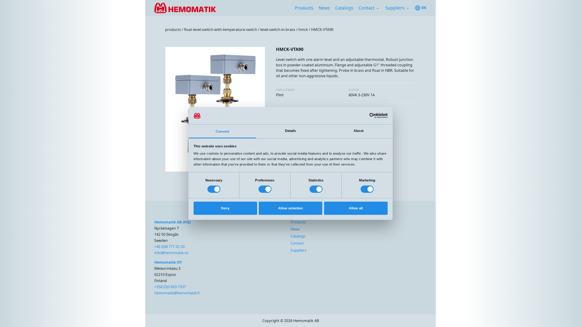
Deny (225, 208)
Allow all (356, 208)
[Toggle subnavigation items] (377, 8)
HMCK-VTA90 (322, 29)
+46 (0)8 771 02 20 (169, 246)
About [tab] (359, 131)
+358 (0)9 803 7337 (170, 286)
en (423, 7)
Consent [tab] (222, 131)
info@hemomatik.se (171, 252)
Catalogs (344, 8)
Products (304, 8)
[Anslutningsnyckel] (341, 90)
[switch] (264, 189)
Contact (366, 8)
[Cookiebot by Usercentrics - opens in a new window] (368, 115)
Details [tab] (290, 131)
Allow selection (290, 208)
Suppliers (394, 8)
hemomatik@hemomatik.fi (177, 292)
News (324, 8)
